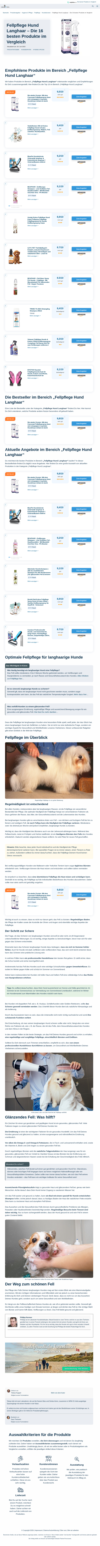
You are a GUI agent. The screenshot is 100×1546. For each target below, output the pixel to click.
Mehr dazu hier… (81, 694)
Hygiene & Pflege (27, 12)
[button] (93, 6)
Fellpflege (37, 12)
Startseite (6, 12)
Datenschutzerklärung (51, 1530)
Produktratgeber (15, 12)
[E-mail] (9, 1333)
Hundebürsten (46, 12)
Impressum (38, 1530)
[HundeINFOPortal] (5, 6)
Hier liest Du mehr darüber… (46, 712)
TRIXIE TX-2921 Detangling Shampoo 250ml (40, 310)
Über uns (63, 1530)
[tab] (9, 205)
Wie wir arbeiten (73, 1530)
